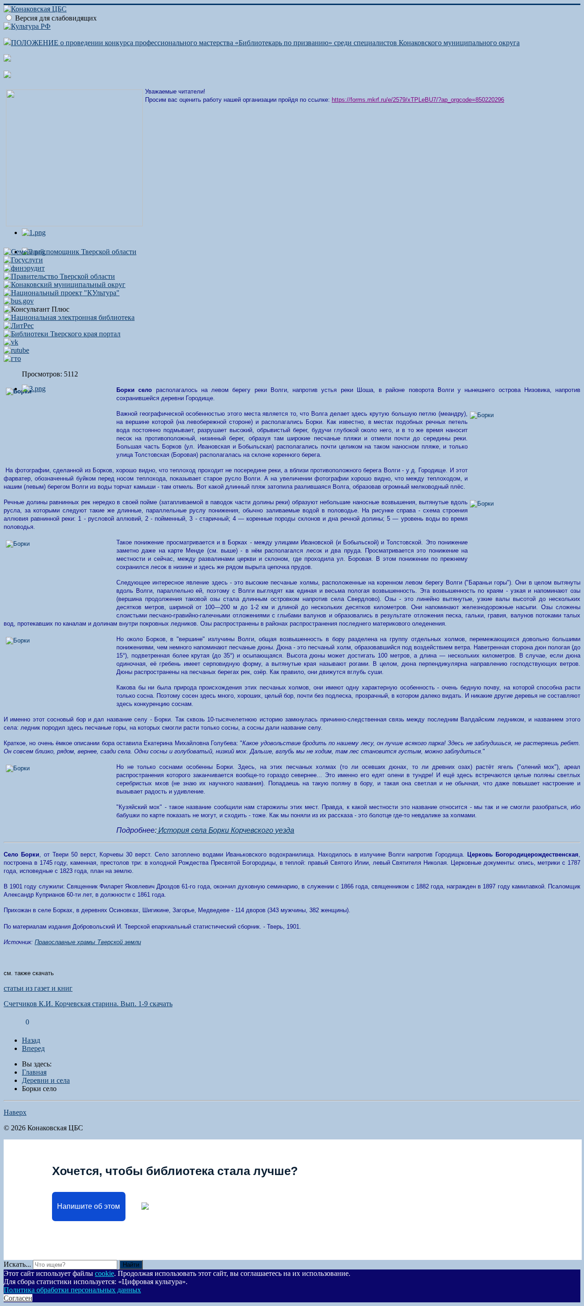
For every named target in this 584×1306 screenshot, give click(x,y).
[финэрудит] (24, 268)
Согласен (18, 1298)
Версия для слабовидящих (56, 18)
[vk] (11, 342)
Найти (131, 1264)
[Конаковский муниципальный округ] (64, 284)
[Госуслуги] (23, 260)
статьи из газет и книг (38, 988)
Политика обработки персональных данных (72, 1290)
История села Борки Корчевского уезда (225, 830)
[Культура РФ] (27, 26)
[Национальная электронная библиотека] (69, 317)
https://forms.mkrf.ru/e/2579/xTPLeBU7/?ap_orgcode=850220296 (418, 99)
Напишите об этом (88, 1206)
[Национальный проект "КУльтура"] (62, 293)
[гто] (12, 358)
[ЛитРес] (19, 325)
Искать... (17, 1264)
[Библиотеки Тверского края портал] (62, 334)
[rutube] (16, 350)
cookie (104, 1273)
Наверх (15, 1112)
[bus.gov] (19, 301)
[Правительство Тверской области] (59, 276)
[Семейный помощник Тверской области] (70, 252)
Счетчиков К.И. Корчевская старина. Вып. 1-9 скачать (88, 1004)
